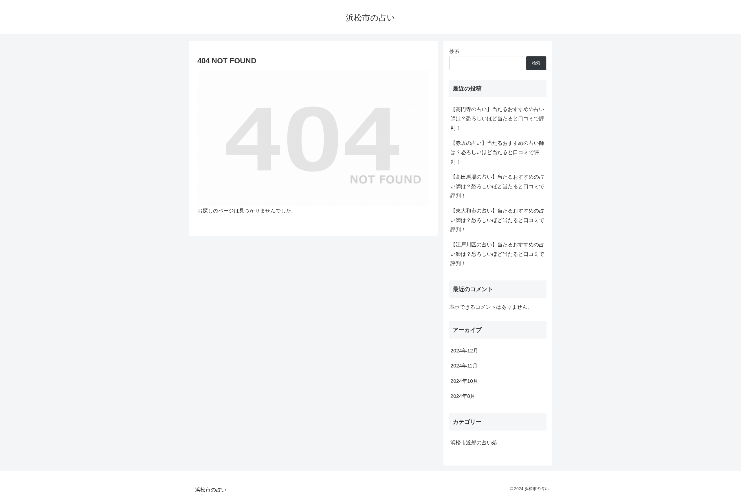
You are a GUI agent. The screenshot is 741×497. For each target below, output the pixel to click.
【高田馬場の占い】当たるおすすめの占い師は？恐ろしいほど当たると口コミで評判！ (497, 186)
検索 (454, 51)
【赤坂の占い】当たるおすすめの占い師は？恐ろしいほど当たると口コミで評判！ (497, 152)
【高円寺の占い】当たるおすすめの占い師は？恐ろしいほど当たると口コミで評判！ (497, 118)
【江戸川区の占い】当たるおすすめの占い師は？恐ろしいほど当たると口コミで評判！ (497, 254)
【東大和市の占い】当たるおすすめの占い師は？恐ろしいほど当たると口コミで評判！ (497, 220)
